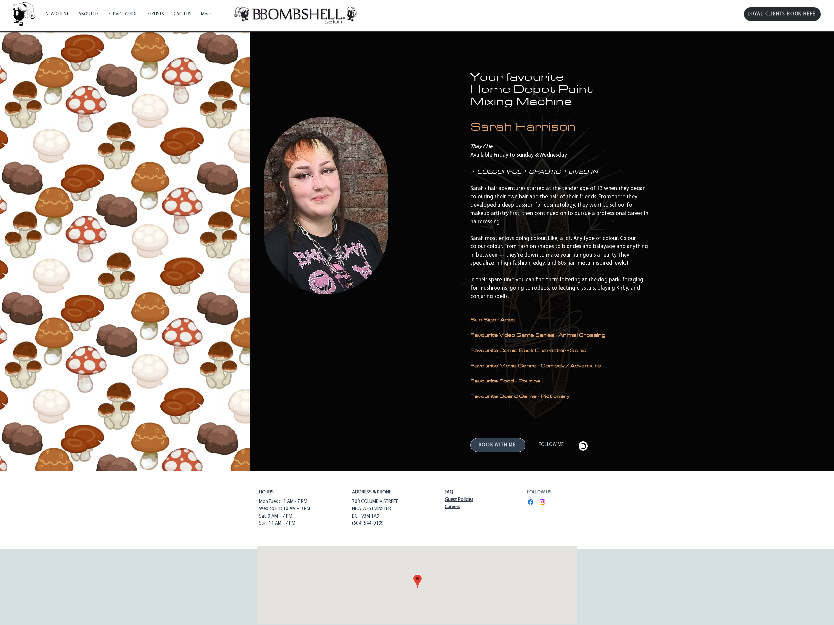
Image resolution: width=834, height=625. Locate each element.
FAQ (449, 492)
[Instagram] (583, 446)
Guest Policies (459, 499)
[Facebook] (530, 502)
